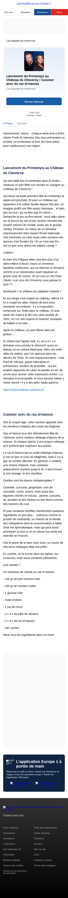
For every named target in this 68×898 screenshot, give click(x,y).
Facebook (16, 821)
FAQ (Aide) (8, 854)
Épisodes (22, 123)
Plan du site (40, 849)
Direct (59, 12)
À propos (8, 123)
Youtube (21, 821)
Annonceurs (9, 833)
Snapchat (27, 821)
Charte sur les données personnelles (15, 872)
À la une (8, 12)
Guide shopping (42, 833)
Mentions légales (11, 860)
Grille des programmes (45, 827)
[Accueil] (34, 3)
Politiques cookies (43, 860)
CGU (36, 854)
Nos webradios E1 (12, 849)
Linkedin (32, 821)
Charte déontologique (45, 865)
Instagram (10, 821)
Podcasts (25, 12)
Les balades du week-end (20, 40)
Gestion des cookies (13, 865)
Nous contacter (10, 827)
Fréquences (9, 844)
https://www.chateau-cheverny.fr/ (23, 389)
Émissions (42, 12)
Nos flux (38, 844)
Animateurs (9, 838)
